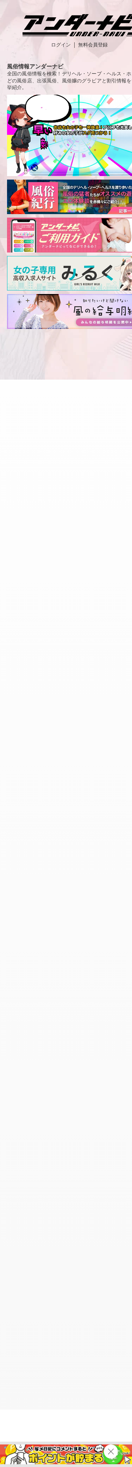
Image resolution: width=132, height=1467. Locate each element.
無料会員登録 (93, 45)
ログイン (61, 45)
